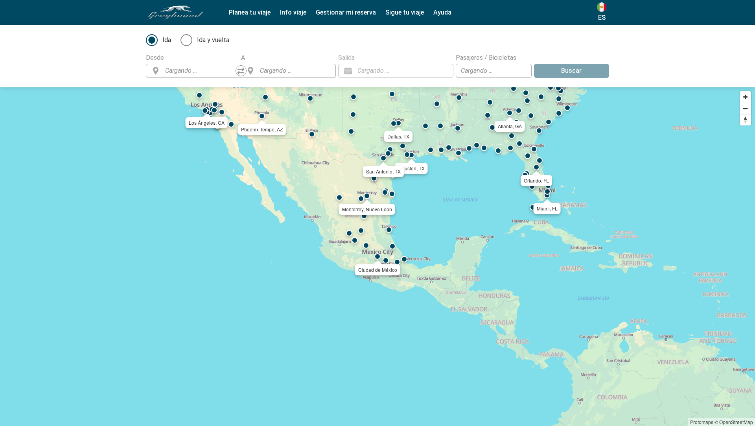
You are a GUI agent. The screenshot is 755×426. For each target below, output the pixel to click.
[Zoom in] (745, 97)
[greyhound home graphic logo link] (175, 12)
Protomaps (701, 422)
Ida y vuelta (213, 40)
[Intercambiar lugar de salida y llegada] (241, 70)
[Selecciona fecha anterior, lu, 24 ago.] (431, 71)
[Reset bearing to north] (745, 119)
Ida (166, 40)
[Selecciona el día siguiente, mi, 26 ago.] (443, 71)
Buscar (571, 70)
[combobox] (200, 71)
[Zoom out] (745, 108)
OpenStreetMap (736, 422)
